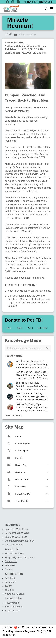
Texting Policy (12, 610)
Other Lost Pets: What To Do (20, 541)
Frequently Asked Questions (20, 557)
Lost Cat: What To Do (16, 537)
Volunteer (10, 565)
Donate (9, 569)
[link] (28, 364)
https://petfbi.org (36, 46)
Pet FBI (18, 42)
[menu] (51, 8)
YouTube (9, 590)
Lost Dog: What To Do (16, 529)
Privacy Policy (12, 602)
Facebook (10, 578)
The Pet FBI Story (14, 553)
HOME (8, 34)
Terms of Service (13, 606)
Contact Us (11, 561)
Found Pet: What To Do (17, 533)
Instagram (10, 582)
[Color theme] (45, 8)
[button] (47, 348)
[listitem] (28, 465)
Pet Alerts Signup (14, 544)
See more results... (14, 415)
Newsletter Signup (14, 593)
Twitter (8, 586)
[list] (28, 386)
